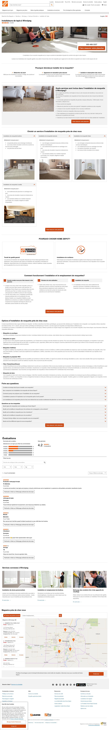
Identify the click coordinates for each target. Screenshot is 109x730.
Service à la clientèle (88, 2)
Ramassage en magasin (8, 698)
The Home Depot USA (39, 722)
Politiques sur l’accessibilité (50, 722)
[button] (52, 4)
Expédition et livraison (7, 701)
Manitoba (18, 16)
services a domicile (33, 16)
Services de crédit (59, 2)
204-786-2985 (14, 634)
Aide (29, 691)
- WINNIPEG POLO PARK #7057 (11, 623)
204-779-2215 (16, 632)
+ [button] (105, 663)
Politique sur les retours (7, 693)
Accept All (14, 726)
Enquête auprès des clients (34, 696)
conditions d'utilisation (48, 719)
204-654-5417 (14, 651)
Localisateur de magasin (86, 698)
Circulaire (21, 637)
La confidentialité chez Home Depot (62, 701)
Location (52, 2)
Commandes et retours (8, 691)
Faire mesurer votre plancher (91, 48)
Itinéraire (13, 637)
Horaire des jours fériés (86, 701)
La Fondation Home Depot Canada (89, 703)
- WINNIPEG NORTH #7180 (10, 658)
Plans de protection (59, 696)
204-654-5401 (16, 650)
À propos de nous (85, 691)
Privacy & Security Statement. (17, 718)
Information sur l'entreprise (87, 696)
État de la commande (77, 2)
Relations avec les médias (87, 706)
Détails (5, 637)
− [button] (105, 665)
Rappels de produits (59, 698)
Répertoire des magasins (8, 16)
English (105, 2)
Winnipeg (24, 16)
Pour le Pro (67, 2)
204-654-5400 (11, 649)
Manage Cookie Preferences (14, 722)
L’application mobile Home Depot (62, 706)
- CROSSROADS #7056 (9, 641)
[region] (14, 716)
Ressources (57, 691)
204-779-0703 (11, 631)
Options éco (83, 708)
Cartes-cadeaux (98, 2)
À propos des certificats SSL (94, 725)
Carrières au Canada (85, 693)
